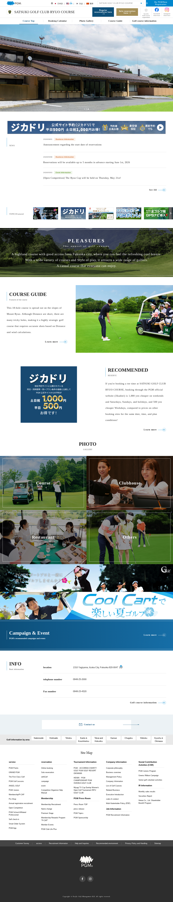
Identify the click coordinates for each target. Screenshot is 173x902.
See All (153, 190)
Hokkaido (53, 738)
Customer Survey (22, 843)
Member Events (47, 825)
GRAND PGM (14, 772)
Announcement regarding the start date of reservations (72, 144)
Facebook (85, 877)
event (43, 786)
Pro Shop (12, 799)
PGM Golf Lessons (16, 781)
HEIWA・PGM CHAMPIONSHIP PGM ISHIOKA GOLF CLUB (83, 780)
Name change (46, 809)
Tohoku (68, 738)
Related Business (113, 790)
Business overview (113, 772)
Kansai (114, 738)
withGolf (44, 777)
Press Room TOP (81, 804)
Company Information (114, 781)
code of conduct (112, 799)
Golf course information (143, 703)
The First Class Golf (17, 777)
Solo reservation (47, 772)
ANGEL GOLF (14, 786)
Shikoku (143, 738)
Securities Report (145, 796)
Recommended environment (107, 843)
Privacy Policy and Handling (136, 843)
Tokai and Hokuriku (98, 739)
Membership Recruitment (51, 804)
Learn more (51, 342)
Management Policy (114, 777)
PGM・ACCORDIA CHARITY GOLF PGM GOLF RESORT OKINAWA (85, 770)
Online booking (47, 768)
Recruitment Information (58, 843)
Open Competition (16, 808)
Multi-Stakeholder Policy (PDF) (118, 803)
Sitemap (157, 843)
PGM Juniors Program (147, 771)
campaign (45, 781)
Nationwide (39, 738)
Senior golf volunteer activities (150, 780)
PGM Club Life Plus (49, 829)
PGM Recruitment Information (117, 815)
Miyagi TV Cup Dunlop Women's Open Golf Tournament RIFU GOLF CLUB (86, 790)
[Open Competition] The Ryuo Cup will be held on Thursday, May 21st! (82, 178)
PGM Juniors (14, 790)
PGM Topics (78, 813)
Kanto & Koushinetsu (83, 739)
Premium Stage (47, 813)
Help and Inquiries (82, 843)
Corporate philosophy (114, 768)
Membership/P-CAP (16, 795)
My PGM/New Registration (160, 3)
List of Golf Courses (114, 786)
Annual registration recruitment (21, 803)
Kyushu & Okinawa (158, 739)
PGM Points (13, 768)
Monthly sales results (147, 792)
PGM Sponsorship (81, 818)
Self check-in (14, 819)
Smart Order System (17, 824)
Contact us (89, 724)
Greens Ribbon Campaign (149, 775)
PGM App (12, 828)
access (39, 843)
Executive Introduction (115, 795)
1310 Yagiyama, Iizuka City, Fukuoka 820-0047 (95, 667)
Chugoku (129, 738)
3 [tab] (88, 109)
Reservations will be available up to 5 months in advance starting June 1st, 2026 (86, 162)
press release (79, 809)
